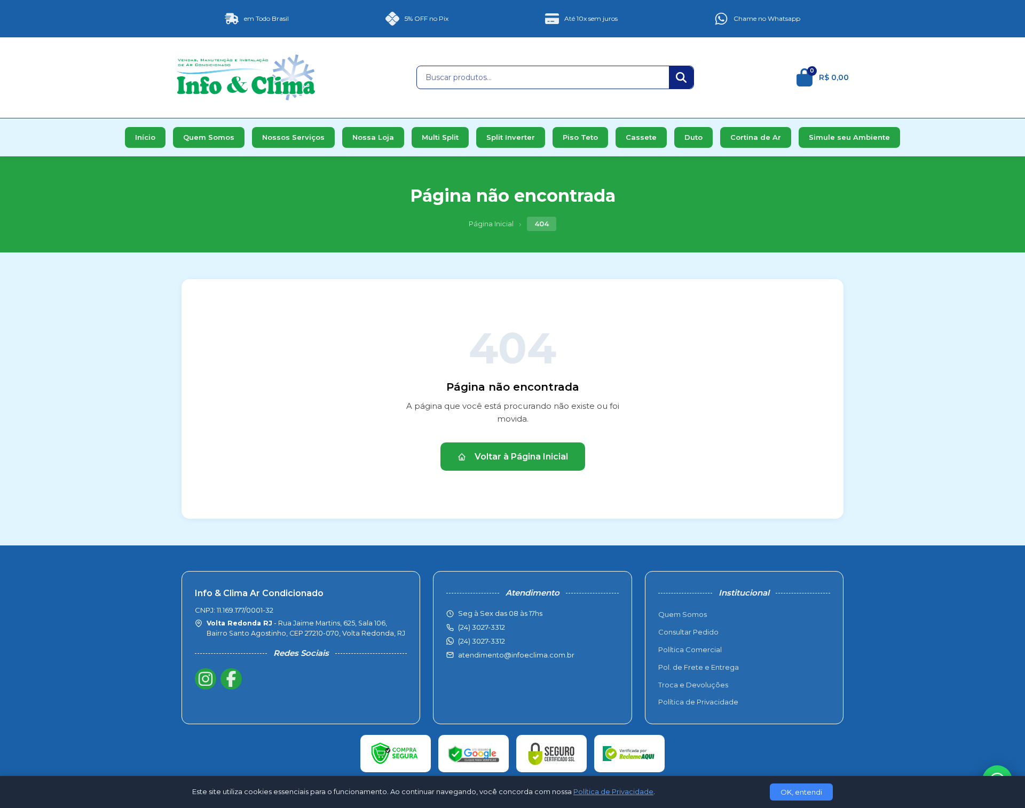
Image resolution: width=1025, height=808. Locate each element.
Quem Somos (208, 137)
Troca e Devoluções (693, 684)
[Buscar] (681, 77)
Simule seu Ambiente (849, 137)
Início (145, 137)
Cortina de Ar (755, 137)
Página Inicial (491, 223)
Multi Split (440, 137)
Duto (693, 137)
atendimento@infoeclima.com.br (516, 655)
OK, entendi (801, 792)
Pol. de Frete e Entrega (698, 667)
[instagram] (205, 679)
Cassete (641, 137)
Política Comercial (690, 649)
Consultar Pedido (688, 632)
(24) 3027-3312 (481, 641)
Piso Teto (580, 137)
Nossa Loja (373, 137)
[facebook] (231, 679)
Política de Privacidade (698, 702)
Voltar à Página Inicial (521, 456)
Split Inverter (510, 137)
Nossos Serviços (293, 137)
